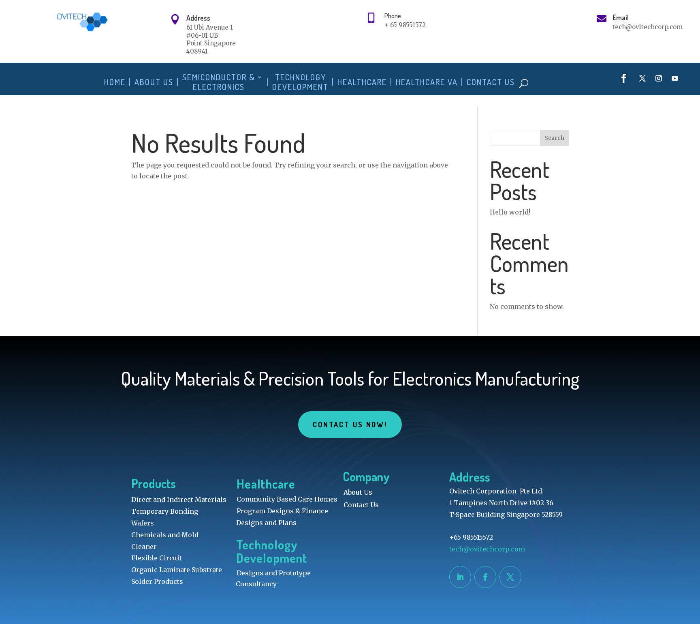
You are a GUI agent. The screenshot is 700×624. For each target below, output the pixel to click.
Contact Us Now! (350, 424)
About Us (153, 82)
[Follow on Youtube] (674, 78)
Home (115, 82)
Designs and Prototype (274, 573)
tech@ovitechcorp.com (488, 549)
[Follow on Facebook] (624, 78)
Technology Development (300, 82)
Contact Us (491, 82)
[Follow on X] (642, 78)
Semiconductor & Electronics (218, 82)
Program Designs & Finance (282, 511)
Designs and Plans (266, 523)
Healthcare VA (427, 82)
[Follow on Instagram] (658, 78)
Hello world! (510, 212)
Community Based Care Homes (287, 499)
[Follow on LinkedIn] (460, 577)
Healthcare (362, 82)
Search (554, 138)
